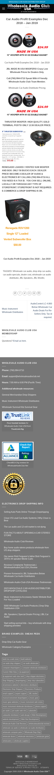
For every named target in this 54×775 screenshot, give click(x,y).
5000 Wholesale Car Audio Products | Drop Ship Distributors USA (26, 607)
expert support (20, 694)
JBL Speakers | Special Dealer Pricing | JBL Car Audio (26, 615)
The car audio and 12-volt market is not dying (25, 527)
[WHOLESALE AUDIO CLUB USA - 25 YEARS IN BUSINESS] (28, 7)
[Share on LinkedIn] (39, 293)
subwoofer (32, 711)
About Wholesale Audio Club (27, 764)
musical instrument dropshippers (15, 698)
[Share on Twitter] (24, 293)
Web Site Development (30, 719)
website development (11, 719)
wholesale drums (9, 737)
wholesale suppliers (21, 741)
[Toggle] (50, 647)
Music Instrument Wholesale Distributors (20, 401)
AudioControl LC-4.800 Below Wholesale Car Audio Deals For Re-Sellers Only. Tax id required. (41, 310)
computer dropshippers (11, 668)
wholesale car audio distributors (32, 728)
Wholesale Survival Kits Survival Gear (19, 407)
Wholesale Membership (26, 762)
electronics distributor (29, 685)
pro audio (6, 711)
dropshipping (20, 681)
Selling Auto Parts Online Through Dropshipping (26, 512)
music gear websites (10, 702)
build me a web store (10, 659)
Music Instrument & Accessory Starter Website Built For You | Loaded (27, 598)
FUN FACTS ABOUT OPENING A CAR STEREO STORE (27, 534)
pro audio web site (19, 711)
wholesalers (7, 741)
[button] (3, 8)
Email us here (19, 341)
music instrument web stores (32, 702)
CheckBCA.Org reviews (16, 463)
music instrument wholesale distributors (18, 706)
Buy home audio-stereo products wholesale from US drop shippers (26, 548)
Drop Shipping (8, 681)
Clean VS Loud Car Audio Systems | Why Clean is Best (27, 519)
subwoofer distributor (10, 715)
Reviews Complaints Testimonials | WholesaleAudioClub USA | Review (20, 566)
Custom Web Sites (10, 672)
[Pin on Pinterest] (34, 293)
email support (8, 694)
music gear (34, 698)
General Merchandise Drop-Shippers (19, 395)
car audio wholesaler (30, 663)
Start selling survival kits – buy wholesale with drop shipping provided (27, 624)
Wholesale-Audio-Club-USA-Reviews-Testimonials (27, 582)
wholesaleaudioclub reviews (39, 724)
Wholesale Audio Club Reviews (18, 541)
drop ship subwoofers (36, 681)
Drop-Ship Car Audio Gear (14, 642)
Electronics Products (33, 689)
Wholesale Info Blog (27, 766)
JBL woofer (33, 694)
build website (26, 659)
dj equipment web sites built (13, 676)
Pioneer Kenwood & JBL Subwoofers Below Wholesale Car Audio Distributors (24, 574)
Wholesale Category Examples (16, 647)
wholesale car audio (10, 728)
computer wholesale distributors (35, 668)
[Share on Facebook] (20, 293)
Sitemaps (44, 768)
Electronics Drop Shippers (13, 689)
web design (25, 715)
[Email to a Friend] (29, 293)
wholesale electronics (26, 737)
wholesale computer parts (12, 732)
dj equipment (24, 672)
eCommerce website (10, 685)
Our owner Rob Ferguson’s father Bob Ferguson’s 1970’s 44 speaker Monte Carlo (27, 557)
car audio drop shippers (11, 663)
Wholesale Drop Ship (32, 732)
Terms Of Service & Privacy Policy (22, 768)
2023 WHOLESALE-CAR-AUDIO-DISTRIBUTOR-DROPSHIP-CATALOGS (27, 589)
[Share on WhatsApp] (15, 293)
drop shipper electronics (35, 676)
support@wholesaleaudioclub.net (24, 376)
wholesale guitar (43, 737)
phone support (40, 706)
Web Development (39, 715)
